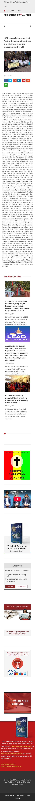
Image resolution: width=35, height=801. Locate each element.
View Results (22, 586)
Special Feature (15, 780)
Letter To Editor (9, 782)
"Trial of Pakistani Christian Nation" (21, 746)
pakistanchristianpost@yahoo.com (11, 766)
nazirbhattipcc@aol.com (8, 764)
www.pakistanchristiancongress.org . (12, 753)
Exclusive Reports (26, 780)
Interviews (6, 780)
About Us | (27, 782)
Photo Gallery (18, 782)
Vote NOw (10, 586)
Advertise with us (17, 784)
